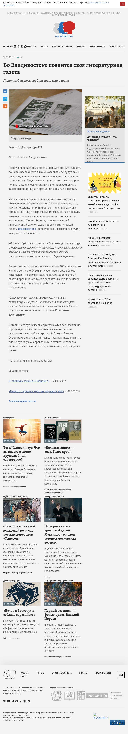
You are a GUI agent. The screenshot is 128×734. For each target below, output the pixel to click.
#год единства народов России (57, 656)
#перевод (7, 572)
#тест (5, 486)
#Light (21, 572)
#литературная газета (22, 401)
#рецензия (58, 492)
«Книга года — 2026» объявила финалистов (100, 303)
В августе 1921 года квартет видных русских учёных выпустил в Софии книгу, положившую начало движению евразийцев (21, 626)
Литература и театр (54, 496)
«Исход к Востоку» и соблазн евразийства (19, 613)
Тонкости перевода (19, 496)
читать (44, 46)
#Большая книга (51, 489)
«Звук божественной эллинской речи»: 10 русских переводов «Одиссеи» (19, 532)
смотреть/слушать (62, 46)
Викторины (8, 417)
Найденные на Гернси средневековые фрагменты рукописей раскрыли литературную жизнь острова (103, 282)
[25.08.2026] (22, 420)
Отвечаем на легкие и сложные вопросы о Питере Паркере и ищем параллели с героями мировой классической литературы (20, 473)
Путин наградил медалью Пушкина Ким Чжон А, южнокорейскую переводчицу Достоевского (104, 260)
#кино (11, 486)
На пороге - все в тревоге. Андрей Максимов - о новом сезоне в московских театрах (60, 534)
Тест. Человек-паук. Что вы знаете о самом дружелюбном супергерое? (21, 454)
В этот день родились (98, 131)
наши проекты (97, 46)
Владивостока (27, 229)
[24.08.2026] (63, 499)
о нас (112, 46)
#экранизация (20, 486)
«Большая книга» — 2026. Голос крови (59, 450)
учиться (81, 46)
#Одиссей (28, 572)
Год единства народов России (58, 580)
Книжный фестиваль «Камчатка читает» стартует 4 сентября (104, 241)
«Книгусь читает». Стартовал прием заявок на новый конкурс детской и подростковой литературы (104, 204)
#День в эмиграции (11, 638)
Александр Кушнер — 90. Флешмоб (102, 138)
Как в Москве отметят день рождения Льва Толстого (103, 224)
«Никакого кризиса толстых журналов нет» (36, 391)
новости (31, 46)
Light (5, 496)
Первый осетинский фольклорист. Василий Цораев (61, 615)
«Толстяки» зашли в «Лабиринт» (29, 381)
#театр (47, 577)
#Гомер (15, 572)
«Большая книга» (52, 417)
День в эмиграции (11, 580)
